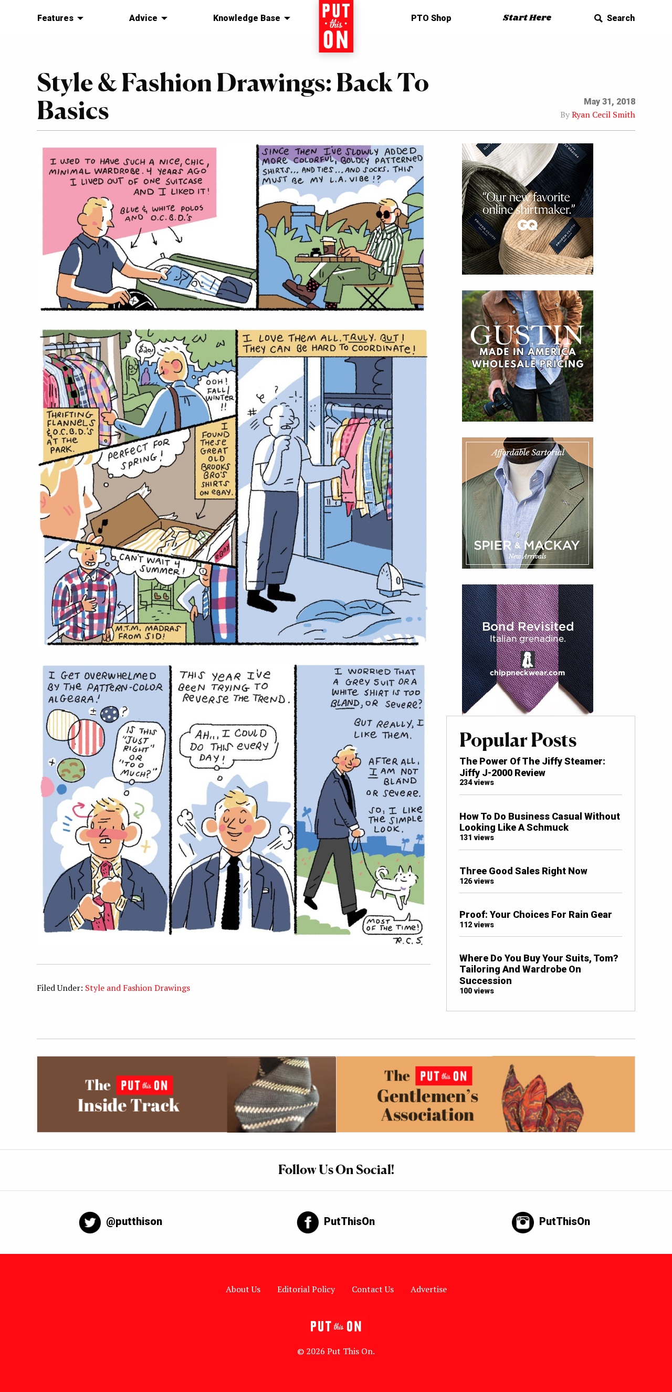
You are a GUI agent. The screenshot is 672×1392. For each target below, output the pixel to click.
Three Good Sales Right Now (523, 870)
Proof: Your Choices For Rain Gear (535, 914)
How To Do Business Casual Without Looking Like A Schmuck (539, 822)
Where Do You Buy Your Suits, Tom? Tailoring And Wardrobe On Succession (538, 969)
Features (55, 18)
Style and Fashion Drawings (137, 987)
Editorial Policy (306, 1289)
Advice (143, 18)
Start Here (527, 18)
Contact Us (373, 1289)
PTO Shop (431, 18)
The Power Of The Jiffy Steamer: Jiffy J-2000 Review (532, 767)
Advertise (429, 1289)
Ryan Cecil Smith (603, 114)
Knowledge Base (246, 18)
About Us (243, 1289)
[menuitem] (57, 18)
